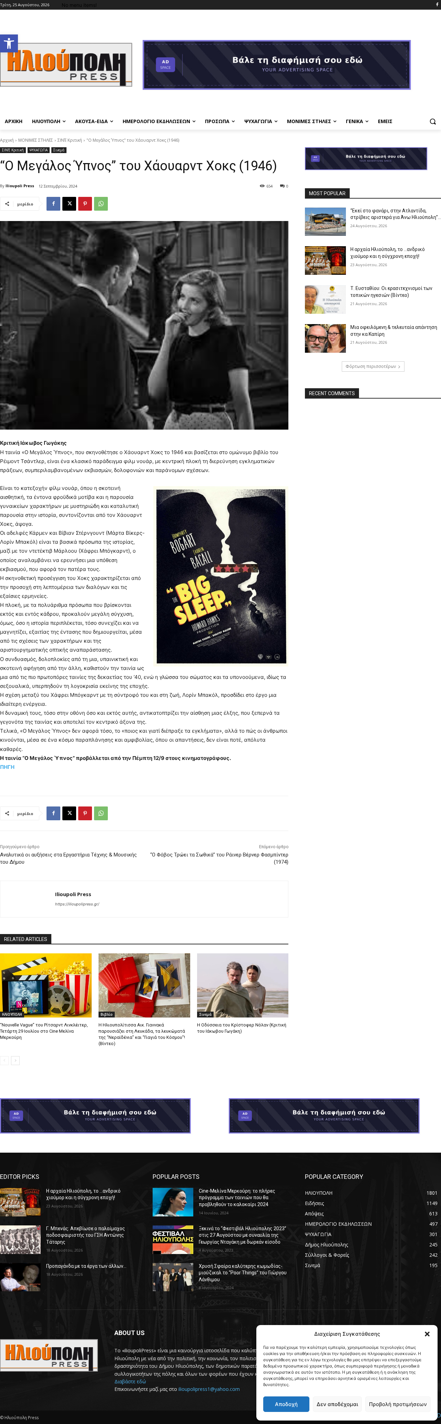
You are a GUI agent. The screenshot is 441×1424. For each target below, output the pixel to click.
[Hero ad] (292, 66)
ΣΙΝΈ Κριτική (70, 140)
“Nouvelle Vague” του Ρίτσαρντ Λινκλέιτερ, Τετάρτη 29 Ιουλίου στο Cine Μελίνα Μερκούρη (44, 1031)
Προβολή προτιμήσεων (398, 1404)
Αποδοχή (286, 1404)
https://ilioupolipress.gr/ (77, 904)
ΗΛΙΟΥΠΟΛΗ (12, 1014)
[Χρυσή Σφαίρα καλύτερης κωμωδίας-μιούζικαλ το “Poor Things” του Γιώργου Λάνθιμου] (173, 1277)
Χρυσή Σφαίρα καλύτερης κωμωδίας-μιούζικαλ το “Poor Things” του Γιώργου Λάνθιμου (243, 1272)
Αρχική (7, 140)
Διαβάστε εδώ (130, 1381)
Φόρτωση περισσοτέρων (371, 366)
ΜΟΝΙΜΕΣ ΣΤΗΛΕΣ (35, 140)
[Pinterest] (85, 204)
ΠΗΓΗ (7, 767)
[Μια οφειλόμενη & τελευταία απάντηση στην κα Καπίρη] (325, 338)
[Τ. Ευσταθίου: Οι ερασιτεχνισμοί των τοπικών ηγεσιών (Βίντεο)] (325, 299)
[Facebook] (437, 5)
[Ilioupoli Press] (28, 899)
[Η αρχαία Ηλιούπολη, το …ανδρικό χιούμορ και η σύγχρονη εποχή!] (325, 260)
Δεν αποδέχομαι (337, 1404)
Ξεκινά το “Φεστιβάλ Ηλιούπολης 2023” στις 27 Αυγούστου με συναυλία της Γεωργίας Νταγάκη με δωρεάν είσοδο (242, 1235)
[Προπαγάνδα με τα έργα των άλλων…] (20, 1277)
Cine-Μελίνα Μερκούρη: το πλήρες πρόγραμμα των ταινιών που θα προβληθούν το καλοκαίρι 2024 (237, 1197)
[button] (9, 43)
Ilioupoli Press (20, 185)
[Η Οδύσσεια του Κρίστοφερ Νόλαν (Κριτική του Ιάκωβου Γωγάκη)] (243, 985)
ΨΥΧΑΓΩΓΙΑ (39, 150)
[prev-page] (4, 1060)
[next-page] (15, 1060)
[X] (69, 204)
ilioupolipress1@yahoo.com (209, 1389)
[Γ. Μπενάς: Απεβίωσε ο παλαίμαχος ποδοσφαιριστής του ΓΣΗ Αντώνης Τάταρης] (20, 1239)
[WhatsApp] (101, 204)
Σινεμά (58, 150)
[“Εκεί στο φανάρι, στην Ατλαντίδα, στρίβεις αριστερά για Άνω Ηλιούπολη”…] (325, 222)
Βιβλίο (107, 1014)
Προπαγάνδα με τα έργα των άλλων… (86, 1266)
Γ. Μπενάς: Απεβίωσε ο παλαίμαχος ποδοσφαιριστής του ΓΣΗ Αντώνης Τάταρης (85, 1235)
